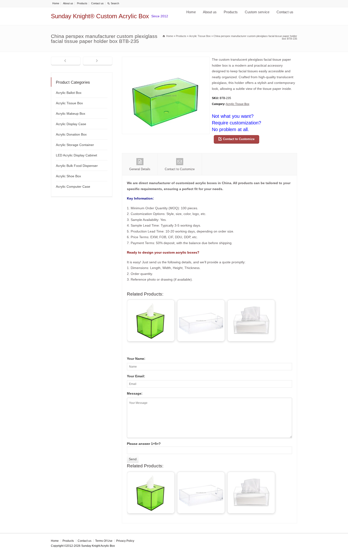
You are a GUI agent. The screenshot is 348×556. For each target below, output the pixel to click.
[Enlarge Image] (165, 59)
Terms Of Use (103, 540)
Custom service (257, 12)
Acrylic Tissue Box (237, 104)
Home (55, 3)
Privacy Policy (125, 540)
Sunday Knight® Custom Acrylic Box (100, 16)
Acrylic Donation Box (71, 134)
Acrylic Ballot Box (68, 93)
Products (82, 3)
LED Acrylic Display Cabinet (76, 155)
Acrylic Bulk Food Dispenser (77, 166)
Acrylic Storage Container (75, 145)
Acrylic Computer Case (73, 186)
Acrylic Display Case (71, 124)
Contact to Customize (238, 139)
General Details (139, 169)
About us (68, 3)
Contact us (97, 3)
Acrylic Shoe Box (68, 176)
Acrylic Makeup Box (70, 113)
